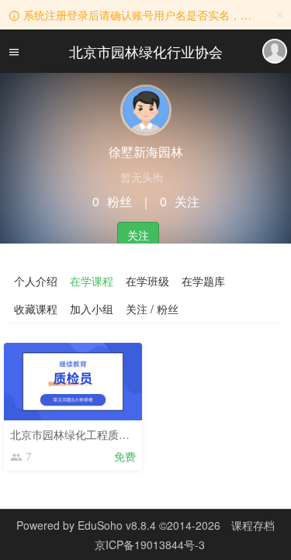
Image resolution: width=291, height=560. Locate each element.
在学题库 (203, 281)
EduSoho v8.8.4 (117, 525)
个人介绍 (35, 281)
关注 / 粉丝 (152, 308)
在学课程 (91, 281)
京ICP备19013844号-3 (150, 544)
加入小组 (91, 308)
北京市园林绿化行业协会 (146, 51)
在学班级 (147, 281)
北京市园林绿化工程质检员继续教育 (97, 434)
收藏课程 (35, 308)
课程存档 (253, 525)
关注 (138, 235)
